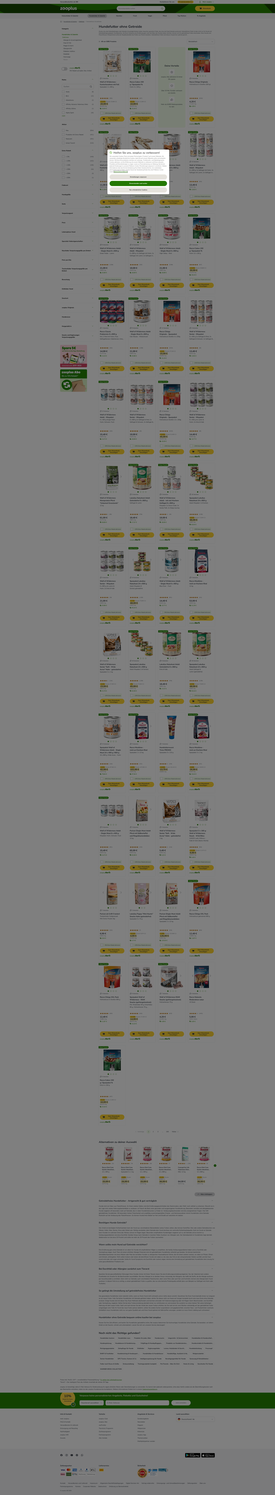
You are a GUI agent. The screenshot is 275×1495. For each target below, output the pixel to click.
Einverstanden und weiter (138, 183)
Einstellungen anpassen (138, 177)
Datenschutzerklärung (121, 172)
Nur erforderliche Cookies (138, 190)
